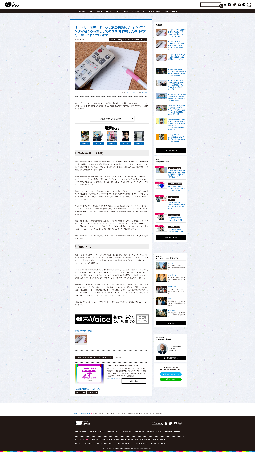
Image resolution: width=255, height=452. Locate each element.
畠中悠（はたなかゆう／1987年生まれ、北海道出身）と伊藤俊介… (176, 315)
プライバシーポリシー (140, 443)
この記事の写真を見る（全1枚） (110, 119)
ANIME (117, 11)
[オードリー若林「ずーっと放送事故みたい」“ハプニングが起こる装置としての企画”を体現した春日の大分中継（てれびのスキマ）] (81, 339)
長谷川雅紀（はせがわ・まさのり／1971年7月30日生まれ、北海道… (176, 303)
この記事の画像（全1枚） (84, 331)
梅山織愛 (144, 92)
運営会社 (153, 443)
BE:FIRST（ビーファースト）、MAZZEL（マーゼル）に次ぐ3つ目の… (176, 291)
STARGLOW (172, 287)
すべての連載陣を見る (171, 358)
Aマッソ (170, 263)
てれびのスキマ (130, 92)
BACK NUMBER (154, 11)
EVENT (174, 11)
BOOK (130, 439)
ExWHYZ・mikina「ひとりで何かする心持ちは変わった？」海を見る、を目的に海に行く (176, 205)
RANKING (135, 11)
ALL (144, 11)
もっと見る (170, 323)
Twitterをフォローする (172, 374)
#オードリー (117, 357)
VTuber (108, 11)
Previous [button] (158, 349)
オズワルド (171, 310)
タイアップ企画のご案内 (104, 443)
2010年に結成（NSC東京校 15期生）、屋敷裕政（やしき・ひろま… (176, 279)
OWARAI (82, 11)
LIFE (136, 439)
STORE (166, 11)
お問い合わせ (88, 443)
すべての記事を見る (171, 150)
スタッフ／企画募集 (122, 443)
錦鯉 (169, 298)
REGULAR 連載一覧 (84, 414)
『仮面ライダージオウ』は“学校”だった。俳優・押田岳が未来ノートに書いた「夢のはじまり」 (176, 174)
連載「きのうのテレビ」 (132, 103)
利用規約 (163, 443)
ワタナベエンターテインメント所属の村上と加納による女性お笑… (176, 268)
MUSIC (91, 11)
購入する (85, 143)
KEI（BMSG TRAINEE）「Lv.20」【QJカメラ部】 (176, 230)
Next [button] (182, 349)
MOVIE (99, 11)
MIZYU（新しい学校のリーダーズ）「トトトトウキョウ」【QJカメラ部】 (176, 188)
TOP (75, 414)
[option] (170, 349)
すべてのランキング (171, 238)
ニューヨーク (172, 275)
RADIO (123, 439)
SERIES (126, 11)
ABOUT (77, 443)
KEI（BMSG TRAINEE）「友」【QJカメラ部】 (176, 219)
